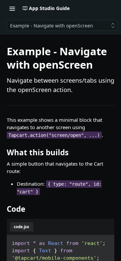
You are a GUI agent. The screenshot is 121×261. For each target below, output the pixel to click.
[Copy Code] (105, 241)
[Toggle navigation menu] (12, 8)
